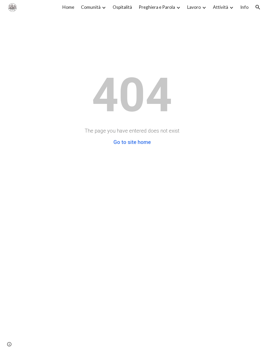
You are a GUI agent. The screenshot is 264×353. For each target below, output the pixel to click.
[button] (258, 7)
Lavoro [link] (194, 7)
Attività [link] (220, 7)
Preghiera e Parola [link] (157, 7)
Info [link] (244, 7)
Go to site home (132, 142)
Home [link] (68, 7)
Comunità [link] (91, 7)
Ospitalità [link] (122, 7)
